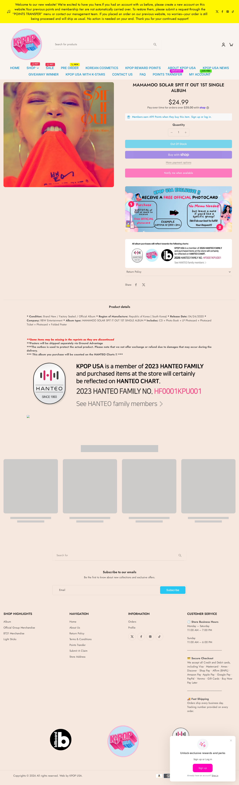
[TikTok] (233, 11)
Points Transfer (77, 645)
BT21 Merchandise (13, 633)
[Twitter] (217, 11)
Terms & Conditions (80, 639)
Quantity (179, 124)
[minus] (171, 132)
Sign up (195, 117)
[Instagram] (227, 11)
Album (7, 622)
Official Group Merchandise (19, 628)
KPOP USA (75, 776)
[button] (178, 144)
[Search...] (155, 44)
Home (72, 622)
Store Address (77, 657)
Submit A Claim (78, 651)
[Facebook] (222, 11)
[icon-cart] (231, 44)
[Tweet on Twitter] (143, 285)
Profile (131, 628)
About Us (74, 628)
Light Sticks (9, 639)
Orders (132, 622)
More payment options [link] (178, 162)
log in (207, 117)
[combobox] (119, 555)
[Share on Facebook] (136, 285)
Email (62, 590)
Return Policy (76, 633)
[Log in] (223, 44)
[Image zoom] (58, 134)
